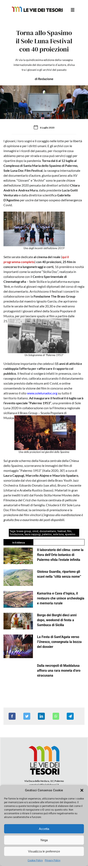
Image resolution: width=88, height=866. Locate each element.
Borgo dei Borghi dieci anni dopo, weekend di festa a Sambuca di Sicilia (57, 620)
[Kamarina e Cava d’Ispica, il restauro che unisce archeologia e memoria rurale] (18, 599)
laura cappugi (33, 534)
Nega (44, 840)
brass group (24, 531)
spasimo (70, 534)
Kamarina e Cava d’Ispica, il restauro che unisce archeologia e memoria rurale (60, 598)
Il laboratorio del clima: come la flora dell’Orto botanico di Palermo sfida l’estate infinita (60, 555)
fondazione (16, 534)
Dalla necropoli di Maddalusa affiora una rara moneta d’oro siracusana (58, 670)
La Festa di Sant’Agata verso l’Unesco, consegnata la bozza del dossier (59, 642)
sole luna (58, 534)
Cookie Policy (35, 860)
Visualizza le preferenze (44, 851)
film (69, 531)
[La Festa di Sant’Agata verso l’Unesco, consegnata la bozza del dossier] (18, 646)
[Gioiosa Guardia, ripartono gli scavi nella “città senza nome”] (18, 577)
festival (61, 531)
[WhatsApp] (56, 716)
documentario (47, 531)
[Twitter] (26, 716)
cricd (35, 531)
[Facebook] (12, 716)
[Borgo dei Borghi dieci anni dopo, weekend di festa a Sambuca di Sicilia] (18, 621)
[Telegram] (70, 716)
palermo (47, 534)
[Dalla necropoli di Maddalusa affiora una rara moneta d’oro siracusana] (18, 671)
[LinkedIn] (41, 716)
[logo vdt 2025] (37, 8)
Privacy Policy (52, 860)
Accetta (44, 828)
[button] (82, 790)
